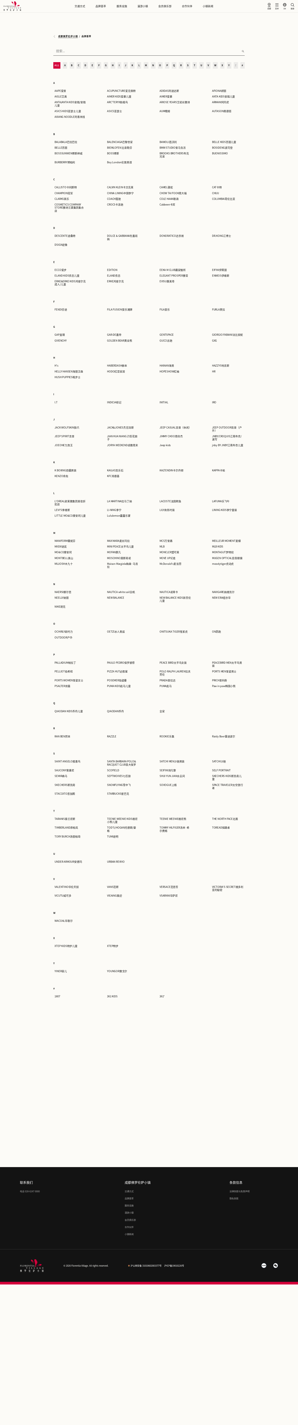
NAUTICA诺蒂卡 (169, 592)
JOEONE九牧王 (64, 445)
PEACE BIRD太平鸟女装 (173, 662)
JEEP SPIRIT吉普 (64, 436)
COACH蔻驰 (114, 199)
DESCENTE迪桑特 (65, 236)
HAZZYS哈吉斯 (220, 365)
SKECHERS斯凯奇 (65, 785)
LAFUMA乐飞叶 (220, 501)
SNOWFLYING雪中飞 (119, 785)
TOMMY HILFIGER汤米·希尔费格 (174, 829)
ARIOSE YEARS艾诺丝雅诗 (175, 102)
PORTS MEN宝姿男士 (224, 671)
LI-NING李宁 (114, 510)
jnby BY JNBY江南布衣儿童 (227, 445)
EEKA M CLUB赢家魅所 (173, 270)
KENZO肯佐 (61, 476)
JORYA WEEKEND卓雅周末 (122, 445)
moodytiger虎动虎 (223, 564)
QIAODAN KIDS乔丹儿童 (69, 711)
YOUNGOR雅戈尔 (117, 971)
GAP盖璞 (60, 334)
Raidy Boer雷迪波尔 (223, 736)
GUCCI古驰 (166, 340)
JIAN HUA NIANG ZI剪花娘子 (122, 438)
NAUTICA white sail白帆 (121, 592)
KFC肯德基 (113, 476)
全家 (162, 711)
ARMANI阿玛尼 (220, 102)
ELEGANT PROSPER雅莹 (174, 275)
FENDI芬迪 (61, 309)
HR (213, 371)
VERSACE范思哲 (169, 887)
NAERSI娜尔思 (63, 592)
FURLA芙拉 (218, 309)
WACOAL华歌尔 (64, 921)
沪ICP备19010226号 (174, 1266)
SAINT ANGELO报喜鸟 (67, 761)
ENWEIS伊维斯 (220, 275)
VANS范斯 (113, 887)
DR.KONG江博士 (221, 236)
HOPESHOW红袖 (169, 371)
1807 (57, 996)
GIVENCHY (60, 340)
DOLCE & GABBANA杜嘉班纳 (122, 237)
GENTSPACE (167, 334)
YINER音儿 (61, 971)
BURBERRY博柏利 (65, 162)
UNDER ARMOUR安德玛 (68, 861)
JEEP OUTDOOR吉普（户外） (227, 429)
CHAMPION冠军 (64, 193)
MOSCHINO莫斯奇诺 (119, 558)
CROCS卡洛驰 (115, 204)
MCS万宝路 (166, 541)
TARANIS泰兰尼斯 (65, 819)
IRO (214, 402)
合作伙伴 (187, 6)
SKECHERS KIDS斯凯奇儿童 (227, 777)
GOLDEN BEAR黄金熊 (119, 340)
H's (56, 365)
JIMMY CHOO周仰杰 (171, 436)
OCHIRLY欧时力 (64, 631)
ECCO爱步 (60, 270)
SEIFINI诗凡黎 (168, 770)
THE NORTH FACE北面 (225, 819)
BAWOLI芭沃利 (168, 142)
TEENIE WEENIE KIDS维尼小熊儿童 (122, 820)
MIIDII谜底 (60, 546)
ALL (57, 65)
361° (162, 996)
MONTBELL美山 (64, 558)
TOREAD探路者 (221, 827)
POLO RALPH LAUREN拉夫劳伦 (175, 673)
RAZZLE (111, 736)
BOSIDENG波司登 (222, 147)
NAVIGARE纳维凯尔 (223, 592)
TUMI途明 (112, 836)
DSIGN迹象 (61, 244)
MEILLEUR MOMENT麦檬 (226, 541)
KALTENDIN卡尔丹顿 (171, 470)
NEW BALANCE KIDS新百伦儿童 (175, 599)
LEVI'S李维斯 (62, 510)
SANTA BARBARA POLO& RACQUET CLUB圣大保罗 (121, 763)
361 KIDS (112, 996)
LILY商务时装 (167, 510)
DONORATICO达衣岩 (172, 236)
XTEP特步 (112, 946)
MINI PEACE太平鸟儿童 (120, 546)
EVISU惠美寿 (167, 281)
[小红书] (264, 1265)
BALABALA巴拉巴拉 (66, 142)
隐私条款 (233, 1198)
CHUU (215, 193)
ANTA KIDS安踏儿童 (223, 96)
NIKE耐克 (60, 606)
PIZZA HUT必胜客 (117, 671)
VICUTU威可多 (63, 895)
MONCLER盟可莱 (169, 552)
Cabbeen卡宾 (167, 204)
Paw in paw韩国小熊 (224, 686)
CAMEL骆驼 (166, 187)
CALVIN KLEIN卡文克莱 (120, 187)
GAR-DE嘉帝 (114, 334)
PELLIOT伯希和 (64, 671)
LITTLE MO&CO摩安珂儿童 (70, 515)
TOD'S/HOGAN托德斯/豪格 (121, 829)
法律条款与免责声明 (239, 1191)
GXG (214, 340)
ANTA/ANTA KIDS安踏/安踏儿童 (70, 104)
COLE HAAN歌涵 (169, 199)
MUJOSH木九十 (64, 564)
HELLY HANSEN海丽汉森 (69, 371)
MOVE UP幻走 (168, 558)
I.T (56, 402)
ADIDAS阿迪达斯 (169, 91)
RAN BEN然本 (62, 736)
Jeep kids (165, 445)
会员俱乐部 (165, 6)
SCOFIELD (113, 770)
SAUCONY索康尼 (64, 770)
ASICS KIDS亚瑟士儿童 (68, 111)
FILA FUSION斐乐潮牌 (119, 309)
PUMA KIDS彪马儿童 (119, 686)
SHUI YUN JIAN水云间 (172, 776)
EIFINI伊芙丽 (219, 270)
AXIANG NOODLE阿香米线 (70, 117)
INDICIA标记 (114, 402)
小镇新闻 (208, 6)
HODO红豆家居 (116, 371)
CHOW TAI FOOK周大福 (173, 193)
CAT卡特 (217, 187)
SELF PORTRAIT (221, 770)
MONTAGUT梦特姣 (223, 552)
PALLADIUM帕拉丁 (65, 662)
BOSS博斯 (113, 153)
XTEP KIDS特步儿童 (66, 946)
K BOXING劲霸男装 (65, 470)
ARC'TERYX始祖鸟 (117, 102)
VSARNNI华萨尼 (169, 895)
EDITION (112, 270)
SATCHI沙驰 (219, 761)
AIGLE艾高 (61, 96)
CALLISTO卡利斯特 (66, 187)
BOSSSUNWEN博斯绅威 (68, 153)
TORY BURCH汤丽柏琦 (67, 836)
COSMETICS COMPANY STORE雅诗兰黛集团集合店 (69, 207)
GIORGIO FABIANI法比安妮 (227, 334)
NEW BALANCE (115, 597)
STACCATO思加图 (65, 793)
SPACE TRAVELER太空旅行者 (227, 786)
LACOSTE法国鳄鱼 (170, 501)
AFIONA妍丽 (219, 91)
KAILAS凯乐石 (115, 470)
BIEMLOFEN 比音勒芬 (119, 147)
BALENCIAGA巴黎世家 (120, 142)
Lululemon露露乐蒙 (119, 515)
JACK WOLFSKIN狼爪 (67, 427)
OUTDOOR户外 (63, 637)
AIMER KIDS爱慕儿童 (119, 96)
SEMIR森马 (61, 776)
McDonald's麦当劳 (170, 564)
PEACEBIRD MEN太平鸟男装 (227, 664)
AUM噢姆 (165, 111)
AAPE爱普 (60, 91)
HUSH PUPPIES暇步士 (67, 377)
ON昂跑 (216, 631)
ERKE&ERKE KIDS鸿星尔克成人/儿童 (70, 283)
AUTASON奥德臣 (222, 111)
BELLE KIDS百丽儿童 (224, 142)
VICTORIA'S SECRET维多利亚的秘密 (227, 888)
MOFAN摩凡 (114, 552)
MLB (162, 546)
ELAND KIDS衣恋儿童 (67, 275)
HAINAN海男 (167, 365)
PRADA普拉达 (167, 680)
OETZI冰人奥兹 (116, 631)
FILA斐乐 (165, 309)
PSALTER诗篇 (62, 686)
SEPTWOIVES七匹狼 (119, 776)
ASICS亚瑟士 (114, 111)
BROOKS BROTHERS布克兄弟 (174, 155)
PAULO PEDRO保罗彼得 (121, 662)
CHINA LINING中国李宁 (120, 193)
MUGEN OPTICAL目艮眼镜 (227, 558)
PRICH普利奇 (219, 680)
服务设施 (122, 6)
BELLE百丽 (61, 147)
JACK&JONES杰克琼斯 (120, 427)
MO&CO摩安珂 (63, 552)
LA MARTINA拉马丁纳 (119, 501)
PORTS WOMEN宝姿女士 (69, 680)
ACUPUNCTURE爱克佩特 (121, 91)
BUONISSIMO (220, 153)
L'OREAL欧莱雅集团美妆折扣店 (70, 503)
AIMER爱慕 (166, 96)
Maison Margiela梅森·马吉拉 (122, 565)
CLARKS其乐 (62, 199)
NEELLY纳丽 (62, 597)
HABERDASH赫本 (117, 365)
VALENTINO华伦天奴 (67, 887)
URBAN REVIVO (116, 861)
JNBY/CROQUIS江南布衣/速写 (227, 438)
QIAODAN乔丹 (115, 711)
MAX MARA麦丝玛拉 (118, 541)
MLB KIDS (217, 546)
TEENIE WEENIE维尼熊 (173, 819)
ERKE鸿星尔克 (115, 281)
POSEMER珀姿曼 (117, 680)
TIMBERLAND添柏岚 (66, 827)
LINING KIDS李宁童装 (224, 510)
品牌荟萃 (100, 6)
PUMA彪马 (166, 686)
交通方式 (80, 6)
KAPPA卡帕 (218, 470)
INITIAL (164, 402)
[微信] (275, 1265)
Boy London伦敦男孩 (119, 162)
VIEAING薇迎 (114, 895)
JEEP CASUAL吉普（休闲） (175, 427)
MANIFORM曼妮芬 (65, 541)
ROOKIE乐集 (167, 736)
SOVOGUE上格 (168, 785)
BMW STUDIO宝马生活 (173, 147)
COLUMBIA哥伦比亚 (223, 199)
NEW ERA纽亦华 (221, 597)
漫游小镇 (142, 6)
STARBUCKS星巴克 (118, 793)
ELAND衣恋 (113, 275)
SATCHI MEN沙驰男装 (172, 761)
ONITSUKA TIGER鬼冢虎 (174, 631)
